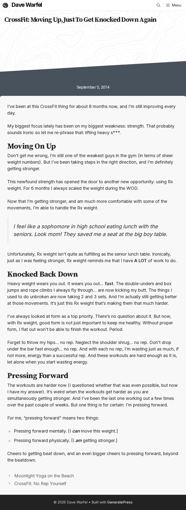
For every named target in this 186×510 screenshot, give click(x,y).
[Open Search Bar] (158, 5)
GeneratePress (119, 502)
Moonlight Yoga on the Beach (44, 475)
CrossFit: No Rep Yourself (40, 483)
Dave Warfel (26, 5)
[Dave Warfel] (5, 5)
